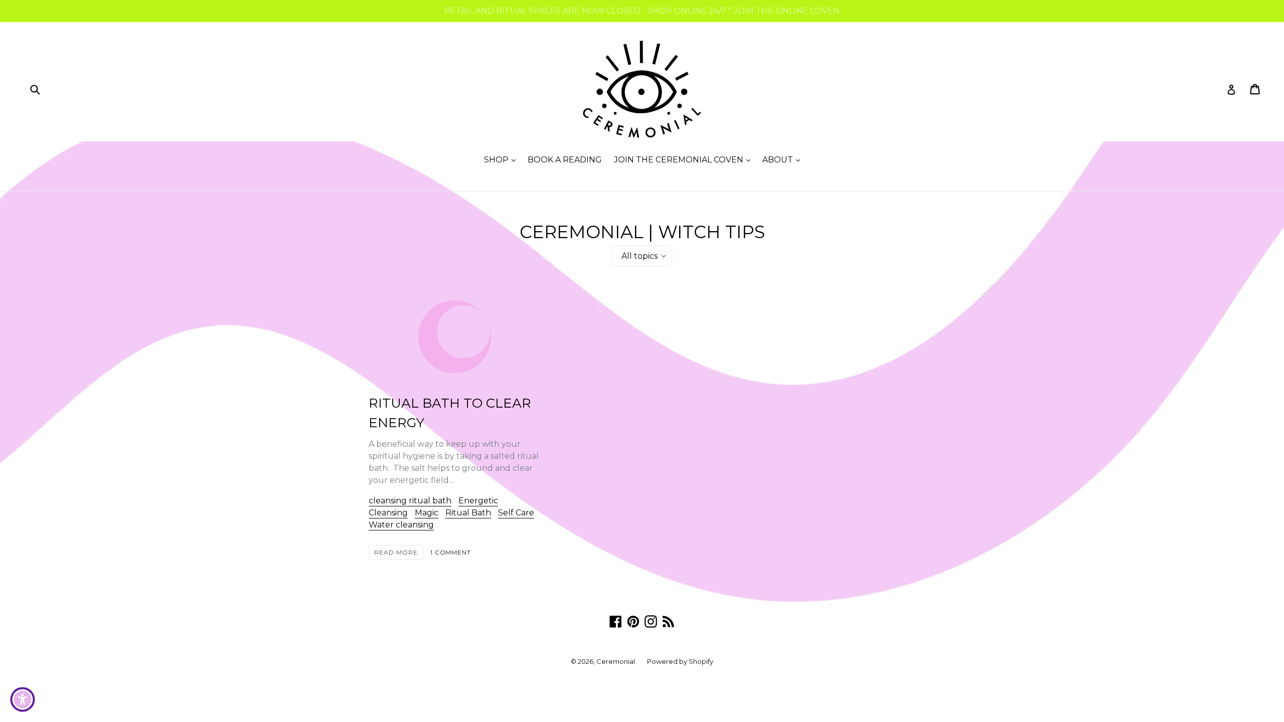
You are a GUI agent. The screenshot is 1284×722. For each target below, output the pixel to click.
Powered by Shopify (680, 661)
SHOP (502, 159)
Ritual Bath (468, 512)
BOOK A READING (565, 159)
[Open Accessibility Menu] (22, 699)
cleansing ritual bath (410, 500)
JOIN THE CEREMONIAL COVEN (684, 159)
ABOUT (783, 159)
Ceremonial (615, 661)
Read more (396, 552)
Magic (426, 512)
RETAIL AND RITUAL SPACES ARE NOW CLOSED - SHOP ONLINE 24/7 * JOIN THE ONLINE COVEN (642, 11)
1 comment (450, 552)
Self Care (516, 512)
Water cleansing (401, 524)
